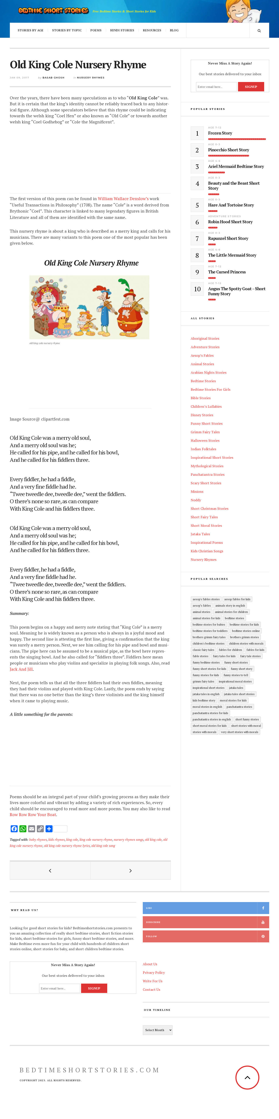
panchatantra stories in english (212, 719)
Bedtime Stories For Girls (210, 389)
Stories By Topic (67, 30)
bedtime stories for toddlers (210, 631)
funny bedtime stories (206, 662)
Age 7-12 (214, 127)
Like (149, 908)
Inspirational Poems (207, 542)
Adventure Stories (224, 216)
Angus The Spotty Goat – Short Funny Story (236, 291)
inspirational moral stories (235, 681)
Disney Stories (202, 415)
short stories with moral (246, 726)
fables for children (230, 650)
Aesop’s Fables (202, 355)
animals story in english (230, 605)
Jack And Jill (21, 669)
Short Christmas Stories (209, 508)
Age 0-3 (214, 144)
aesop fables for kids (237, 599)
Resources (152, 30)
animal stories (201, 612)
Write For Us (152, 981)
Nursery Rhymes (91, 77)
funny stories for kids (206, 675)
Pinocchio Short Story (228, 149)
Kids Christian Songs (207, 551)
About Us (150, 964)
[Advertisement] (90, 162)
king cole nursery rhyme (96, 840)
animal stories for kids (206, 618)
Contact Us (151, 989)
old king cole (153, 840)
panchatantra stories (239, 707)
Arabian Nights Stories (208, 372)
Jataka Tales (200, 534)
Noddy (196, 500)
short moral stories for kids (210, 726)
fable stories (200, 656)
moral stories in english (207, 707)
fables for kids (255, 650)
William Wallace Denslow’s (123, 198)
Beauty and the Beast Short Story (234, 186)
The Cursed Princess (227, 272)
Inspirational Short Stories (212, 457)
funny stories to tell (236, 675)
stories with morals (204, 732)
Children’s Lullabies (206, 406)
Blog (174, 30)
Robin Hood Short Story (230, 221)
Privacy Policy (154, 972)
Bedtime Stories (203, 381)
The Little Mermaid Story (232, 255)
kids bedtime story (204, 700)
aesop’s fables (202, 605)
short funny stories (247, 719)
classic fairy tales (203, 650)
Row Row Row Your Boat (33, 814)
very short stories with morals (239, 732)
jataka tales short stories (239, 694)
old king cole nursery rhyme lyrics (67, 846)
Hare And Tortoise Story (231, 205)
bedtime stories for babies (209, 624)
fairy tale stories (250, 656)
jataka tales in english (206, 694)
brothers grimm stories (244, 637)
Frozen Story (220, 133)
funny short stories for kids (209, 669)
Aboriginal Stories (205, 338)
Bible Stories (201, 398)
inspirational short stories (209, 688)
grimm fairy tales (203, 681)
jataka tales (236, 688)
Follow (151, 936)
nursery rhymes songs (128, 840)
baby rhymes (38, 840)
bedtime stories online (246, 631)
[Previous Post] (50, 870)
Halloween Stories (205, 440)
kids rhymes (56, 840)
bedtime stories (234, 618)
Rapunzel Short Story (228, 238)
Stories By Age (30, 30)
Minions (197, 491)
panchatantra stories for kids (210, 713)
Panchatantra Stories (208, 474)
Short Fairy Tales (204, 517)
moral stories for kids (233, 700)
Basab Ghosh (54, 77)
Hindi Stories (122, 30)
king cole (72, 840)
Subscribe (153, 922)
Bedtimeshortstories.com (90, 1070)
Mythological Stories (207, 466)
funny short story (241, 669)
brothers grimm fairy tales (209, 637)
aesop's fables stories (206, 599)
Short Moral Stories (206, 525)
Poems (96, 30)
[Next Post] (130, 870)
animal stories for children (231, 612)
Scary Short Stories (206, 483)
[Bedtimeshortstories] (53, 11)
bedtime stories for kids (244, 624)
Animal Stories (202, 364)
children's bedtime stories (209, 643)
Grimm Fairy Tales (205, 432)
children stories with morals (246, 643)
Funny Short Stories (207, 423)
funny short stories (236, 662)
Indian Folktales (203, 449)
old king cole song (103, 846)
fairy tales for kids (224, 656)
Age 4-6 (214, 160)
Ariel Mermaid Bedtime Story (236, 166)
